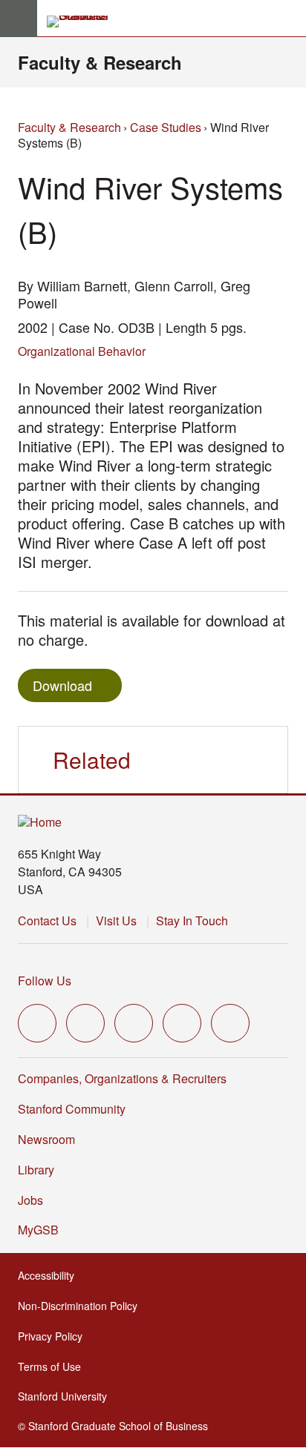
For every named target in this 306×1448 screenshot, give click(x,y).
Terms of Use (54, 1366)
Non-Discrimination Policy (82, 1305)
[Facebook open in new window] (85, 1023)
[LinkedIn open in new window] (230, 1023)
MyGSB (43, 1229)
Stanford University (67, 1396)
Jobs (30, 1200)
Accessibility (50, 1275)
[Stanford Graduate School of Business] (84, 21)
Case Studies (165, 127)
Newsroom (46, 1139)
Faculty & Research (100, 62)
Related (92, 760)
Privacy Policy (54, 1336)
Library (36, 1169)
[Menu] (18, 18)
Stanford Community (72, 1108)
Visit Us (116, 920)
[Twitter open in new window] (37, 1023)
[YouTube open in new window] (182, 1023)
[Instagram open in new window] (133, 1023)
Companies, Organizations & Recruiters (122, 1078)
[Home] (40, 822)
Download (62, 685)
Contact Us (47, 920)
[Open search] (289, 18)
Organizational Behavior (82, 351)
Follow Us (44, 980)
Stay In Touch (192, 920)
